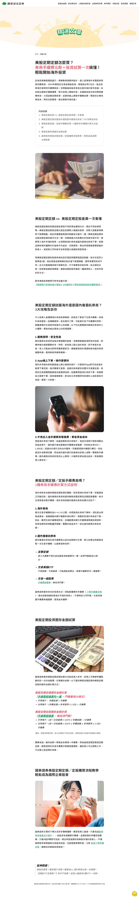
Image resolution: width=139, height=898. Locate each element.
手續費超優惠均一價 (49, 696)
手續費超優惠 (44, 582)
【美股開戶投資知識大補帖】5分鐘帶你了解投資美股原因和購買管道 (67, 285)
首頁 (36, 54)
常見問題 (124, 3)
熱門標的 (107, 3)
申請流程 (116, 3)
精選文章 (133, 3)
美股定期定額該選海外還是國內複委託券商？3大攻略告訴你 (69, 119)
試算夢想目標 (97, 3)
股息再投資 (72, 3)
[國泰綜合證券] (13, 3)
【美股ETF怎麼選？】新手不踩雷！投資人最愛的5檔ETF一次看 (67, 873)
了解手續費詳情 (94, 592)
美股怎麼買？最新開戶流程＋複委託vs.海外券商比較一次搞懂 (66, 869)
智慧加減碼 (62, 3)
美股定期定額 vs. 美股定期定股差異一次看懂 (62, 115)
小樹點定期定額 (84, 3)
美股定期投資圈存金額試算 (54, 132)
